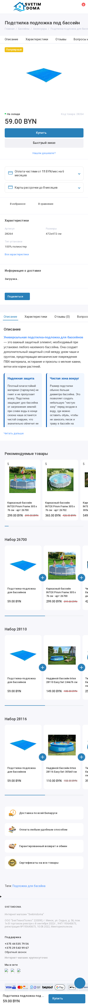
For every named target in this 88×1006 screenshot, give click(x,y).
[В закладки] (36, 464)
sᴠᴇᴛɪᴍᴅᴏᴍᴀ (13, 906)
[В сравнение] (30, 464)
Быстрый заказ (44, 143)
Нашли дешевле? (44, 153)
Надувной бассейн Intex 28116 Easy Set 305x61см (61, 769)
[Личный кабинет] (72, 7)
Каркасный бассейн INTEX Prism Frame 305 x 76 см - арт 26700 (22, 506)
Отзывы (60, 39)
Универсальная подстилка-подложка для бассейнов (43, 337)
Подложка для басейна (28, 886)
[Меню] (7, 7)
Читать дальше (14, 433)
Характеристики (37, 39)
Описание (11, 39)
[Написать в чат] (79, 983)
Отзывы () (62, 316)
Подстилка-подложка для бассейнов (21, 590)
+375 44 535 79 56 (17, 943)
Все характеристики (17, 254)
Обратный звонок (16, 952)
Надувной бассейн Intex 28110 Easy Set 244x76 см (61, 680)
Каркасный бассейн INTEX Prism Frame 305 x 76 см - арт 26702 (60, 506)
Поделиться (15, 296)
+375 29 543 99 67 (17, 947)
